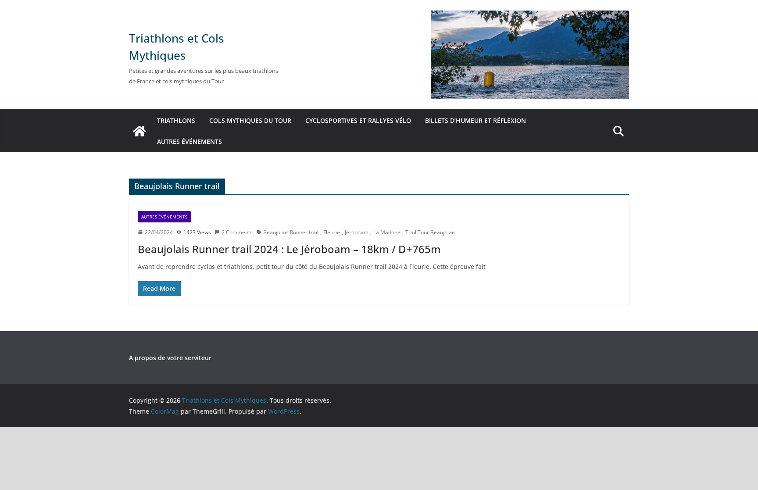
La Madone (386, 232)
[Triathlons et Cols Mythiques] (139, 131)
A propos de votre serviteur (170, 358)
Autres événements (189, 141)
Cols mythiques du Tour (250, 120)
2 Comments (237, 232)
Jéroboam (356, 232)
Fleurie (331, 232)
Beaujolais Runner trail (290, 232)
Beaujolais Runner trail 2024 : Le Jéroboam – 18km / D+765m (289, 249)
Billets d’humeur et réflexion (475, 120)
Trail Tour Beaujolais (430, 232)
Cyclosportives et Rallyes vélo (358, 120)
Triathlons (176, 120)
